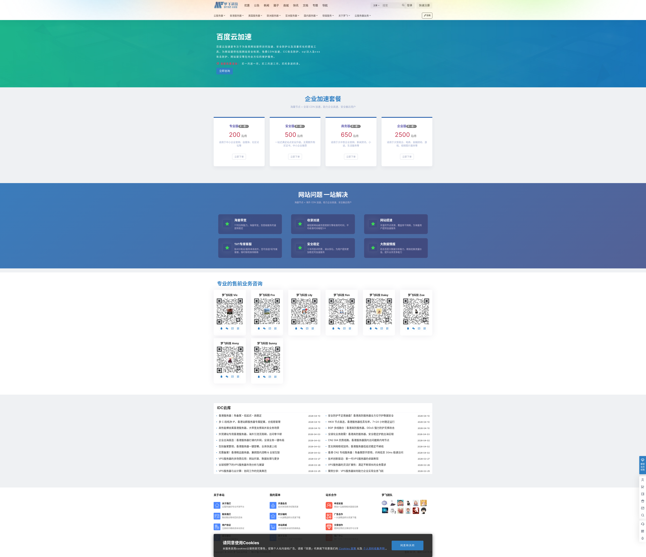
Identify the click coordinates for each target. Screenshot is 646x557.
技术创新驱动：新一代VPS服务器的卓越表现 (353, 458)
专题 (315, 5)
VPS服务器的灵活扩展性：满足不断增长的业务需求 (357, 464)
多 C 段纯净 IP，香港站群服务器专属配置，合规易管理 (249, 422)
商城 (286, 5)
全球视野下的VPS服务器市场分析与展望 (241, 464)
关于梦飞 (343, 15)
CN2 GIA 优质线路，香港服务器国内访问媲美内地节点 (358, 440)
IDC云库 (224, 408)
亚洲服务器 (291, 15)
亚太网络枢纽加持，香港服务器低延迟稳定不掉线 (356, 446)
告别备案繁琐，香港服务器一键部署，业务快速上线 (248, 446)
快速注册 (424, 5)
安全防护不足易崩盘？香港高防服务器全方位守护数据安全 (361, 415)
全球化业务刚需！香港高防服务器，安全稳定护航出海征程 (361, 434)
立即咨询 (224, 70)
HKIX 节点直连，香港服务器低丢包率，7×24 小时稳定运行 (361, 422)
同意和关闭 (407, 545)
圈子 (276, 5)
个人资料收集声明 (374, 548)
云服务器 (218, 15)
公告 (256, 5)
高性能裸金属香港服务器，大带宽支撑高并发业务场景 (249, 428)
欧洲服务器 (273, 15)
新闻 (266, 5)
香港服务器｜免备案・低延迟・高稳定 (240, 415)
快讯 (295, 5)
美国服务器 (254, 15)
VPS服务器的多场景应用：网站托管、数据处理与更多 (249, 458)
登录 (409, 5)
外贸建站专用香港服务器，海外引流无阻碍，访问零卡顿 (250, 434)
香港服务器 (236, 15)
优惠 (247, 5)
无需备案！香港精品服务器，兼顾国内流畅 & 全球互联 (249, 452)
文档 (305, 5)
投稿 (428, 15)
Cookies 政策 (347, 548)
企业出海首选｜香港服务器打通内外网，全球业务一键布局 (251, 440)
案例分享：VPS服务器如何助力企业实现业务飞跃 (356, 471)
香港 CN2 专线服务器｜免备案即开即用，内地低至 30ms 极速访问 (365, 452)
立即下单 (239, 156)
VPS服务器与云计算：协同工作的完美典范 (243, 471)
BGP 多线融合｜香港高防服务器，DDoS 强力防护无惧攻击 (361, 428)
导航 (325, 5)
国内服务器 (310, 15)
